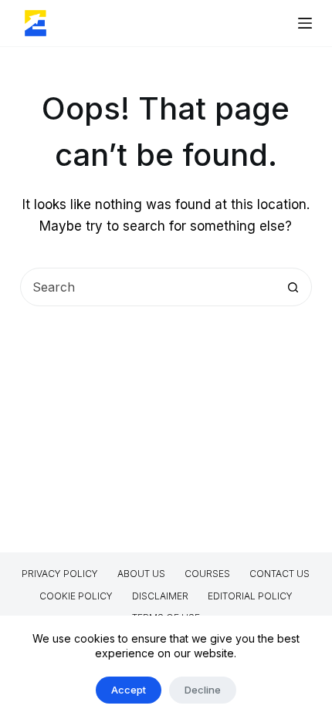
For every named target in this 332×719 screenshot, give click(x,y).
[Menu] (305, 23)
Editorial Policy (250, 596)
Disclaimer (160, 596)
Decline (203, 690)
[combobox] (147, 287)
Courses (207, 573)
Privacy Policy (60, 573)
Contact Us (279, 573)
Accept (128, 690)
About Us (141, 573)
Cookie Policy (76, 596)
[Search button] (292, 286)
